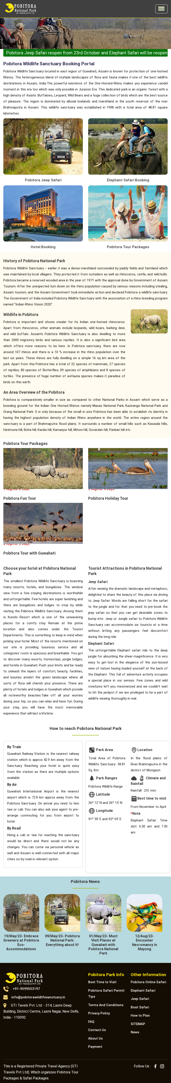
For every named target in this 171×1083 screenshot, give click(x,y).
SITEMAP (138, 1024)
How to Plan (140, 1015)
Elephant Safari (143, 991)
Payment (95, 1047)
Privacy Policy (99, 1013)
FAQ (91, 1022)
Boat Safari (140, 1007)
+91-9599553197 (26, 989)
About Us (95, 1038)
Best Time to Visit (102, 982)
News (135, 1032)
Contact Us (97, 1030)
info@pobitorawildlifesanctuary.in (38, 997)
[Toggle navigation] (161, 8)
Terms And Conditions (105, 1005)
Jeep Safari (140, 999)
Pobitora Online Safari (148, 982)
